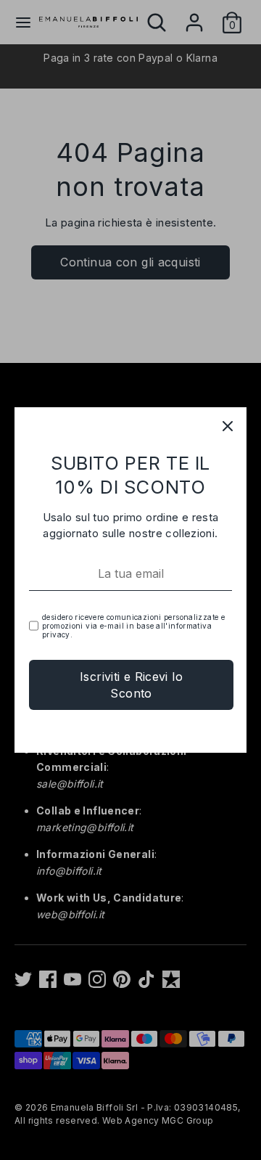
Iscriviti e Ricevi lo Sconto (131, 684)
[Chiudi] (228, 426)
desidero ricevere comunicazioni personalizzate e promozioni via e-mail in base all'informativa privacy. (133, 626)
